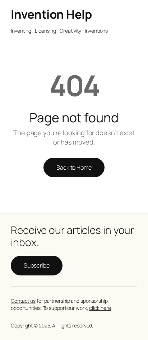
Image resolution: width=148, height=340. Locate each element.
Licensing (45, 30)
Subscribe (37, 265)
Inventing (21, 30)
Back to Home (74, 167)
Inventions (96, 30)
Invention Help (51, 14)
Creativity (70, 30)
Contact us (23, 300)
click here (100, 307)
